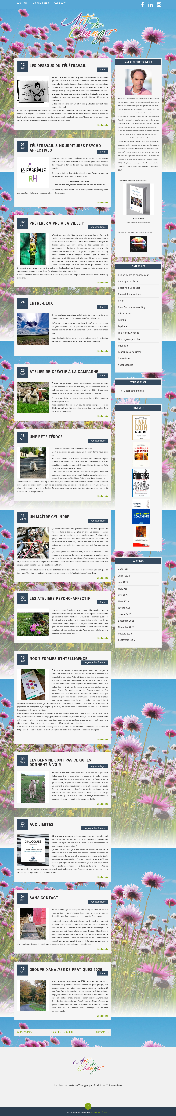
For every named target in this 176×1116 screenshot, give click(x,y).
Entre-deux (41, 303)
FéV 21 (22, 65)
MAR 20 (23, 516)
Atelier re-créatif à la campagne (64, 371)
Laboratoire (40, 3)
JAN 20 (22, 824)
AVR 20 (22, 436)
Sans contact (44, 897)
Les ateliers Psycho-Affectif (60, 598)
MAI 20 (22, 371)
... (74, 1032)
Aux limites (41, 824)
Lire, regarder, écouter (95, 662)
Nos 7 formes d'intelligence (58, 658)
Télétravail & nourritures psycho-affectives (66, 148)
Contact (59, 3)
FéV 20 (22, 658)
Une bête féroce (46, 436)
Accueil (22, 3)
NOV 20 (23, 223)
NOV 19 (23, 969)
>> (108, 1032)
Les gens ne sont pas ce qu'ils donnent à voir (60, 762)
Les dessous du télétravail (58, 65)
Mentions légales (100, 1113)
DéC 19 (22, 897)
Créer (103, 69)
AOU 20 (23, 303)
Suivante (100, 1032)
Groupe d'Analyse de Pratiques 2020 (66, 969)
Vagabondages (98, 227)
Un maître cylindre (49, 516)
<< (17, 1032)
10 (72, 1032)
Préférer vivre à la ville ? (57, 223)
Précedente (26, 1032)
